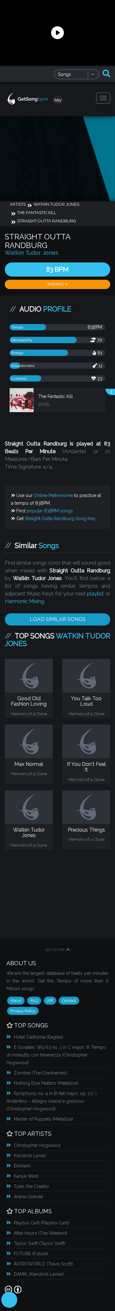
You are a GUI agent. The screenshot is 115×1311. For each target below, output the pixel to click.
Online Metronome (53, 495)
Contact (69, 1000)
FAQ (34, 1000)
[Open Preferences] (9, 1300)
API (50, 1000)
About (15, 1000)
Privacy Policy (22, 1010)
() (38, 1037)
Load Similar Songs (58, 619)
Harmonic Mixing (24, 601)
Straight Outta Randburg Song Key (60, 518)
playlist (95, 594)
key (58, 100)
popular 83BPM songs (50, 510)
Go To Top (55, 950)
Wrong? (56, 284)
